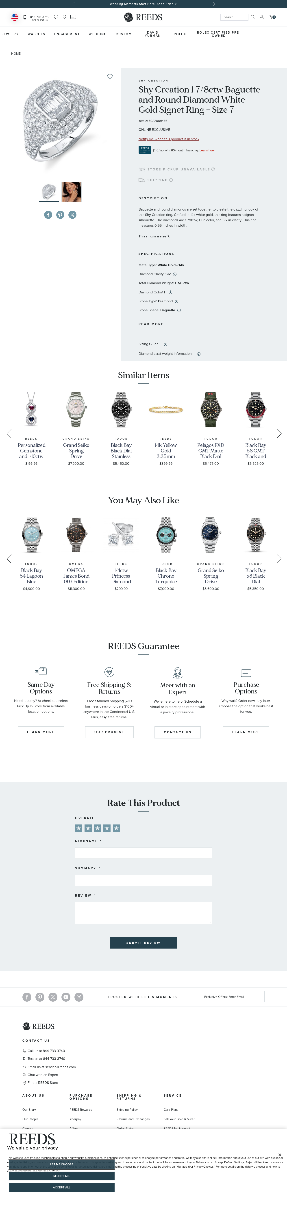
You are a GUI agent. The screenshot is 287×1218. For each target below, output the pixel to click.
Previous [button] (74, 4)
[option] (143, 4)
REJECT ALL (61, 1176)
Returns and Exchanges (133, 1119)
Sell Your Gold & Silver (179, 1119)
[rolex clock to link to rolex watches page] (270, 34)
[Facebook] (26, 997)
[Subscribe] (259, 997)
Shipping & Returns (129, 1097)
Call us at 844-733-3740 (46, 1051)
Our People (30, 1119)
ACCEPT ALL (61, 1187)
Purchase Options (81, 1097)
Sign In (261, 17)
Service (173, 1095)
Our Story (29, 1109)
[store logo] (143, 17)
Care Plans (171, 1109)
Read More (151, 324)
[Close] (280, 1155)
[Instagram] (78, 997)
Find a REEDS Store (43, 1083)
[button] (71, 192)
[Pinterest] (39, 997)
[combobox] (234, 17)
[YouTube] (65, 997)
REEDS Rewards (81, 1109)
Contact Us (36, 1040)
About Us (33, 1095)
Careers (27, 1128)
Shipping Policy (127, 1109)
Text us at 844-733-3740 (46, 1059)
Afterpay (75, 1119)
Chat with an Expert (43, 1075)
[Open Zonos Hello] (14, 18)
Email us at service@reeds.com (52, 1067)
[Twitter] (52, 997)
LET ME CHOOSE (61, 1164)
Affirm (74, 1128)
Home (16, 53)
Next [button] (213, 4)
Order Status (125, 1128)
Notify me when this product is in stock (169, 139)
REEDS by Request (177, 1128)
